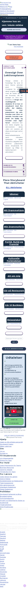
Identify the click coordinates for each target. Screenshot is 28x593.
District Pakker (5, 479)
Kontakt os (4, 453)
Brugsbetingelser (6, 496)
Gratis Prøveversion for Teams (10, 465)
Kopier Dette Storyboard (14, 57)
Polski (2, 565)
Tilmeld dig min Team (8, 472)
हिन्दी (1, 551)
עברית (2, 547)
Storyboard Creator (6, 444)
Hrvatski (3, 576)
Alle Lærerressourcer (11, 17)
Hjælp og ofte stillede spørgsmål (11, 442)
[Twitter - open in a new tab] (1, 519)
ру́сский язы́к (5, 553)
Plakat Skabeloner (6, 489)
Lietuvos (3, 580)
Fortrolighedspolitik (7, 498)
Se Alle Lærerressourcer (14, 348)
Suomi (2, 559)
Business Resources (7, 468)
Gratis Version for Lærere (8, 477)
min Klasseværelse (6, 458)
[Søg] (10, 7)
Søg (13, 342)
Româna (3, 567)
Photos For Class (6, 460)
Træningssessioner (6, 483)
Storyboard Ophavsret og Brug (10, 494)
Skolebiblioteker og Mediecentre (11, 481)
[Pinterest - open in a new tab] (1, 522)
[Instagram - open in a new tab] (1, 517)
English (2, 532)
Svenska (3, 557)
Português (3, 544)
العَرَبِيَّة (2, 549)
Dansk (2, 555)
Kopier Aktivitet (14, 29)
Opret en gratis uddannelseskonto (14, 37)
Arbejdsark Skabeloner (8, 487)
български (4, 578)
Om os (2, 451)
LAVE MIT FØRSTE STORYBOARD (14, 435)
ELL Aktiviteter (23, 17)
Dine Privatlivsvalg (6, 507)
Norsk (2, 561)
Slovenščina (4, 582)
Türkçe (2, 563)
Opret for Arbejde (6, 470)
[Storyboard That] (5, 2)
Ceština (2, 570)
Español (3, 534)
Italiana (2, 540)
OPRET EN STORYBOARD (14, 421)
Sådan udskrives (6, 446)
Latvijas (2, 584)
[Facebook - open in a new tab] (1, 514)
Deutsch (3, 538)
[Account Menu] (4, 15)
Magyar (2, 574)
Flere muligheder (18, 46)
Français (3, 536)
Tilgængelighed (5, 505)
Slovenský (3, 572)
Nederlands (4, 542)
